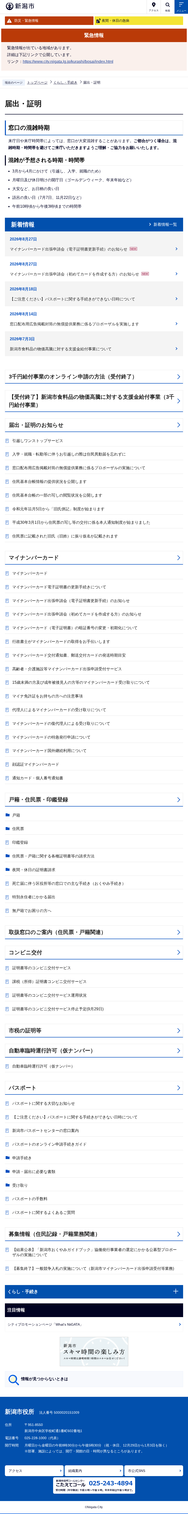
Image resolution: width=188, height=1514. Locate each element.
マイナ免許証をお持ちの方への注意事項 (47, 696)
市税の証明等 (25, 1030)
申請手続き (22, 1158)
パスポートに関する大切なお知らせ (43, 1103)
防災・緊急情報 (26, 21)
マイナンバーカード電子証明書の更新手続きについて (59, 587)
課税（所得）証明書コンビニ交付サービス (49, 981)
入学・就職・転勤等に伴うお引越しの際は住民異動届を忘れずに (69, 454)
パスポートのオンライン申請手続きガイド (49, 1144)
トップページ (37, 82)
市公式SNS (136, 1471)
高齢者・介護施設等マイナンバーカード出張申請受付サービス (67, 669)
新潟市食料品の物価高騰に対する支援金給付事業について (61, 349)
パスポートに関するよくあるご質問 (43, 1212)
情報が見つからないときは (44, 1379)
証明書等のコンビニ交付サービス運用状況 (49, 995)
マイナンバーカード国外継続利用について (49, 751)
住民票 (18, 829)
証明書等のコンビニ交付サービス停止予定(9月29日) (58, 1009)
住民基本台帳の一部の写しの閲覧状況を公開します (57, 495)
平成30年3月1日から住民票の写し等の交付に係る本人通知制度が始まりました (81, 522)
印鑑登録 (20, 842)
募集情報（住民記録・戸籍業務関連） (54, 1234)
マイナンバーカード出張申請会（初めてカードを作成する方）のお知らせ (74, 274)
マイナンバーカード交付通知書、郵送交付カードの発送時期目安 (69, 655)
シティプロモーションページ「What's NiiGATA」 (45, 1324)
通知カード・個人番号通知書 (37, 778)
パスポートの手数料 (29, 1199)
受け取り (20, 1185)
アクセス (15, 1471)
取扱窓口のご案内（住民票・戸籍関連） (57, 932)
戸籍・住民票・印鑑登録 (38, 800)
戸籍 (16, 815)
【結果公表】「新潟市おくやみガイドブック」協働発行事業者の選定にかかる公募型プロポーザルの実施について (94, 1252)
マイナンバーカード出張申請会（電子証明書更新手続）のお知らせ (68, 249)
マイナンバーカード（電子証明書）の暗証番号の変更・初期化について (75, 628)
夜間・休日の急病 (115, 21)
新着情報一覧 (165, 224)
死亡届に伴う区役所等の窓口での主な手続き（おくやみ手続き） (69, 883)
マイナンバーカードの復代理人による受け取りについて (61, 723)
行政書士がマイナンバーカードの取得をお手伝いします (61, 641)
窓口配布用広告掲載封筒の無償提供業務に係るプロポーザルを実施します (74, 324)
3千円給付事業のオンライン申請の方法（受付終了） (73, 377)
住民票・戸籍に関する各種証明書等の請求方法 (53, 856)
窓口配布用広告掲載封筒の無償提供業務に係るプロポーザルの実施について (78, 468)
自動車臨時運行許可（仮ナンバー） (52, 1050)
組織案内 (75, 1471)
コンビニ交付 (25, 952)
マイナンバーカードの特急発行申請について (51, 737)
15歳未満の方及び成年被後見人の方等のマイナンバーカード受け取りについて (81, 682)
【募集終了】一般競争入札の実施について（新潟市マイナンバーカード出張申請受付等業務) (93, 1268)
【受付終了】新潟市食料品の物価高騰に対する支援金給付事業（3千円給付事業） (91, 401)
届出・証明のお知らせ (36, 425)
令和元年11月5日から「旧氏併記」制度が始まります (58, 509)
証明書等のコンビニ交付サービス (41, 968)
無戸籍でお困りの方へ (31, 911)
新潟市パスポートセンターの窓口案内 (45, 1130)
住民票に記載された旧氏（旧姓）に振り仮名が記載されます (65, 536)
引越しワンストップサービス (37, 441)
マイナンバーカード (34, 558)
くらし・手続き (65, 82)
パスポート (23, 1088)
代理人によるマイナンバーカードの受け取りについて (59, 710)
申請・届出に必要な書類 (33, 1172)
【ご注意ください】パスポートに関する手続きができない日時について (72, 299)
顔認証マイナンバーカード (35, 764)
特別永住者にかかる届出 (33, 897)
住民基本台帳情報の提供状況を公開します (49, 481)
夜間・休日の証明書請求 (33, 870)
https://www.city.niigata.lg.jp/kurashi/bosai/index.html (68, 61)
